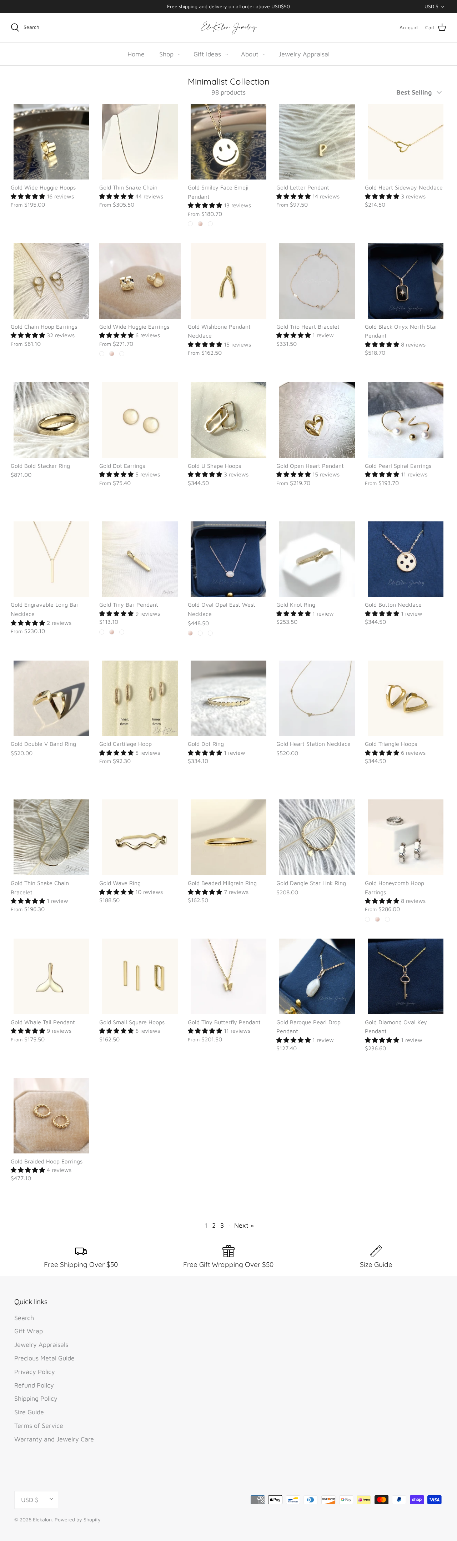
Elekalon (42, 1519)
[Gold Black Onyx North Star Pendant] (405, 281)
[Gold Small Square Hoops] (140, 976)
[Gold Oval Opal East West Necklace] (228, 559)
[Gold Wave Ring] (140, 837)
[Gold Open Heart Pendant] (317, 420)
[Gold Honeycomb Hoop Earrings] (405, 837)
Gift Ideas (207, 54)
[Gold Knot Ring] (317, 559)
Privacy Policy (34, 1371)
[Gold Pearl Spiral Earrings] (405, 420)
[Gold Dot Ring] (228, 698)
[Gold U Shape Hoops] (228, 420)
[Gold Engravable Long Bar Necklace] (51, 559)
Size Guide (29, 1412)
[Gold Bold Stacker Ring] (51, 420)
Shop (166, 54)
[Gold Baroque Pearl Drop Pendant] (317, 976)
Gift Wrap (28, 1331)
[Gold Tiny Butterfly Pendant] (228, 976)
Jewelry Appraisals (41, 1344)
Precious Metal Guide (44, 1358)
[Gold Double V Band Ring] (51, 698)
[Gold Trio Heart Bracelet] (317, 281)
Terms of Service (38, 1425)
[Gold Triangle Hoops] (405, 698)
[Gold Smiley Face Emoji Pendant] (228, 142)
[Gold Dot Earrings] (140, 420)
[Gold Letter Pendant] (317, 142)
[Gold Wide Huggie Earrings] (140, 281)
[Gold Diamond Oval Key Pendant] (405, 976)
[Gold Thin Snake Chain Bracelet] (51, 837)
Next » (244, 1225)
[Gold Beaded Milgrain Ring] (228, 837)
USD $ (431, 6)
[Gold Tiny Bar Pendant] (140, 559)
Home (136, 54)
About (249, 54)
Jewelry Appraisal (304, 54)
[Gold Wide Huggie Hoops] (51, 142)
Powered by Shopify (78, 1519)
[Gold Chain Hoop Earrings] (51, 281)
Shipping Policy (35, 1398)
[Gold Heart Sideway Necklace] (405, 142)
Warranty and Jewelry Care (54, 1439)
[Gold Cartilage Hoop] (140, 698)
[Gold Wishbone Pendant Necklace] (228, 281)
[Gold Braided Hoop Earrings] (51, 1115)
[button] (29, 196)
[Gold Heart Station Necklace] (317, 698)
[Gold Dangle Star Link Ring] (317, 837)
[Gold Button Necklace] (405, 559)
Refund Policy (34, 1385)
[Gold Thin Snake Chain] (140, 142)
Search (24, 1318)
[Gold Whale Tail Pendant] (51, 976)
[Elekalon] (228, 27)
